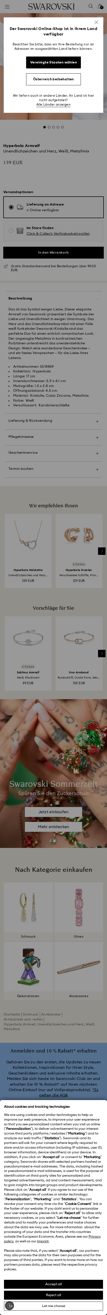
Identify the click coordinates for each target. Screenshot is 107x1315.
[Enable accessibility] (9, 1305)
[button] (96, 22)
